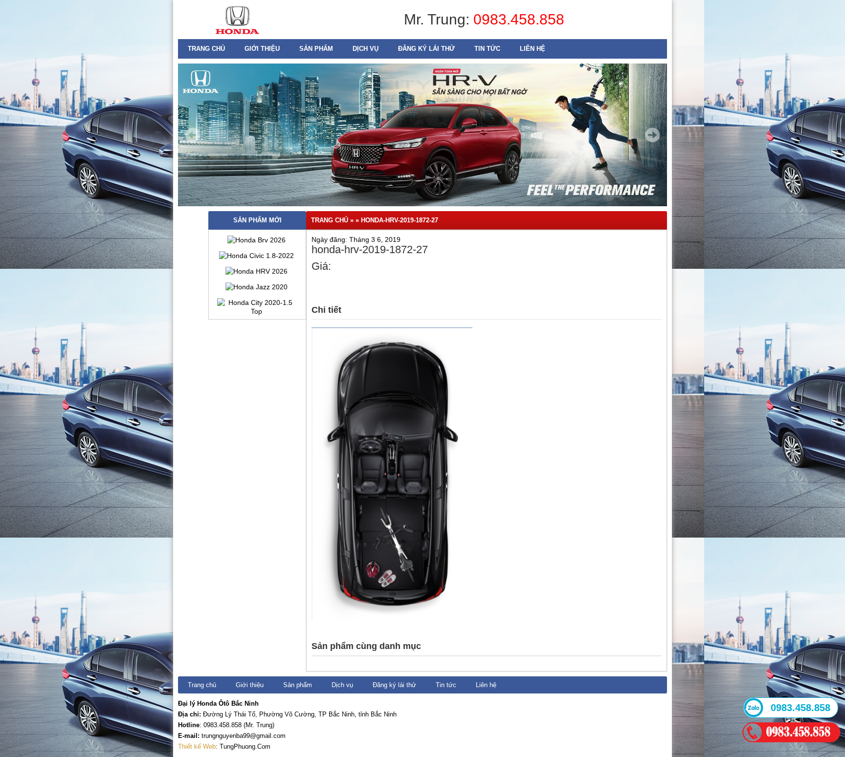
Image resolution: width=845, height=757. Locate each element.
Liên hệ (532, 48)
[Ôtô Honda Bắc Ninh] (237, 37)
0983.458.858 (518, 19)
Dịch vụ (365, 48)
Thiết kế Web (197, 746)
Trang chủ (206, 48)
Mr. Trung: (438, 19)
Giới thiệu (262, 48)
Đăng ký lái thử (426, 48)
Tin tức (487, 48)
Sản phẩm (316, 48)
